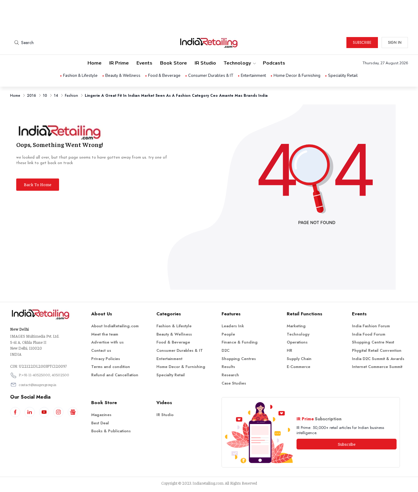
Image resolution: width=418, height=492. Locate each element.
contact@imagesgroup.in (37, 384)
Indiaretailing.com (207, 483)
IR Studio (205, 63)
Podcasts (274, 63)
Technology (237, 63)
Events (144, 63)
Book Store (173, 63)
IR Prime (119, 63)
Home (95, 63)
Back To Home (37, 184)
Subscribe (362, 42)
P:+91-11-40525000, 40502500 (44, 374)
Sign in (394, 42)
